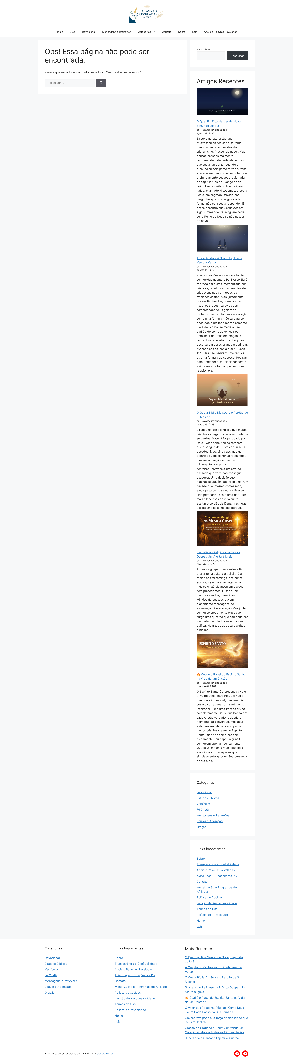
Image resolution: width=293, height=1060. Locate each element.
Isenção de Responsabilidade (217, 903)
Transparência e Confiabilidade (218, 864)
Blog (72, 31)
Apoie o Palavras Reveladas (220, 31)
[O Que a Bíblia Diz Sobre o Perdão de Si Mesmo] (222, 390)
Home (59, 31)
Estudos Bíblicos (208, 798)
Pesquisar (203, 49)
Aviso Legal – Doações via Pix (217, 876)
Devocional (88, 31)
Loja (194, 31)
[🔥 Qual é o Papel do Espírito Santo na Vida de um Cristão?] (222, 651)
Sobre (181, 31)
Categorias (144, 31)
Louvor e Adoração (210, 821)
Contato (166, 31)
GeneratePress (106, 1053)
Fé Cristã (203, 809)
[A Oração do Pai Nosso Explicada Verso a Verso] (222, 238)
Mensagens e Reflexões (116, 31)
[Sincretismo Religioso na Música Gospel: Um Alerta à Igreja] (222, 528)
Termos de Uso (207, 909)
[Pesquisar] (101, 83)
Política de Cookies (210, 897)
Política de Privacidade (212, 914)
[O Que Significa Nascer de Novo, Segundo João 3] (222, 101)
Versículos (204, 804)
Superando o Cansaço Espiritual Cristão (212, 1038)
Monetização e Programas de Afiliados (141, 986)
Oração (202, 827)
